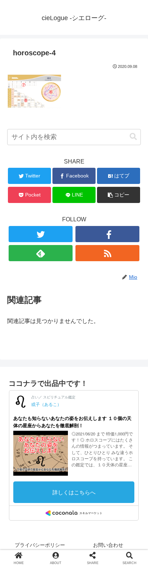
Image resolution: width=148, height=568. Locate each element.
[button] (133, 137)
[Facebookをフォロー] (107, 234)
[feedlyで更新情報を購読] (41, 253)
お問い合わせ (108, 545)
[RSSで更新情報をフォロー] (107, 253)
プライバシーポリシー (40, 545)
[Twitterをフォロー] (41, 234)
